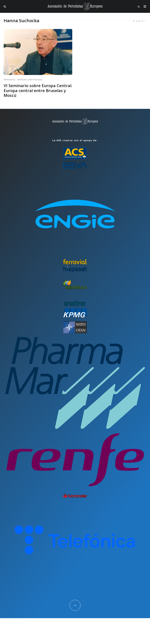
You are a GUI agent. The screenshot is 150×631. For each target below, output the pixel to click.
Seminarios (9, 79)
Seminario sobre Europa (29, 79)
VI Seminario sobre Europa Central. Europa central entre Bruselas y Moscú (38, 90)
